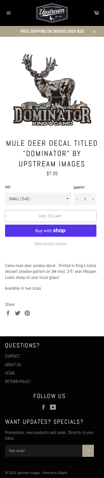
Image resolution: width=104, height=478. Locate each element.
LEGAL (10, 373)
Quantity (79, 188)
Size (7, 187)
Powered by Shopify (54, 473)
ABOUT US (13, 364)
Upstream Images (29, 473)
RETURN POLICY (18, 381)
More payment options (51, 243)
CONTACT (12, 356)
